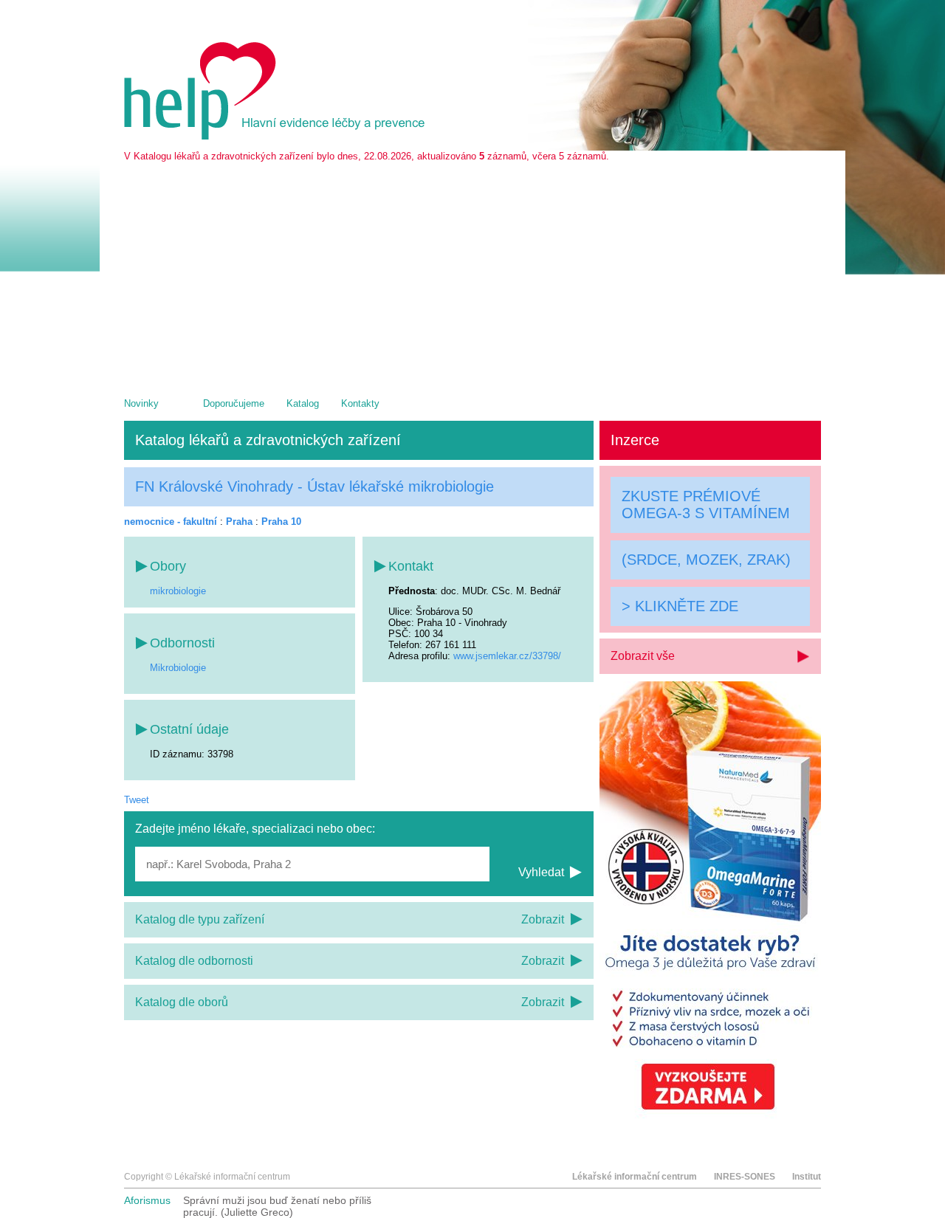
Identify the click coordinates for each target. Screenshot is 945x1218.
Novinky (141, 403)
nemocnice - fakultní (170, 521)
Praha (239, 521)
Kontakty (360, 403)
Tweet (136, 799)
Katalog (302, 403)
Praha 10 (281, 521)
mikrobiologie (178, 590)
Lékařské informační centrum (634, 1176)
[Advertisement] (472, 272)
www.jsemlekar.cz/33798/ (507, 655)
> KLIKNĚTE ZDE (680, 606)
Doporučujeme (233, 403)
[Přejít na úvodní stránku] (277, 136)
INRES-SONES (744, 1176)
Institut (806, 1176)
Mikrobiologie (178, 667)
